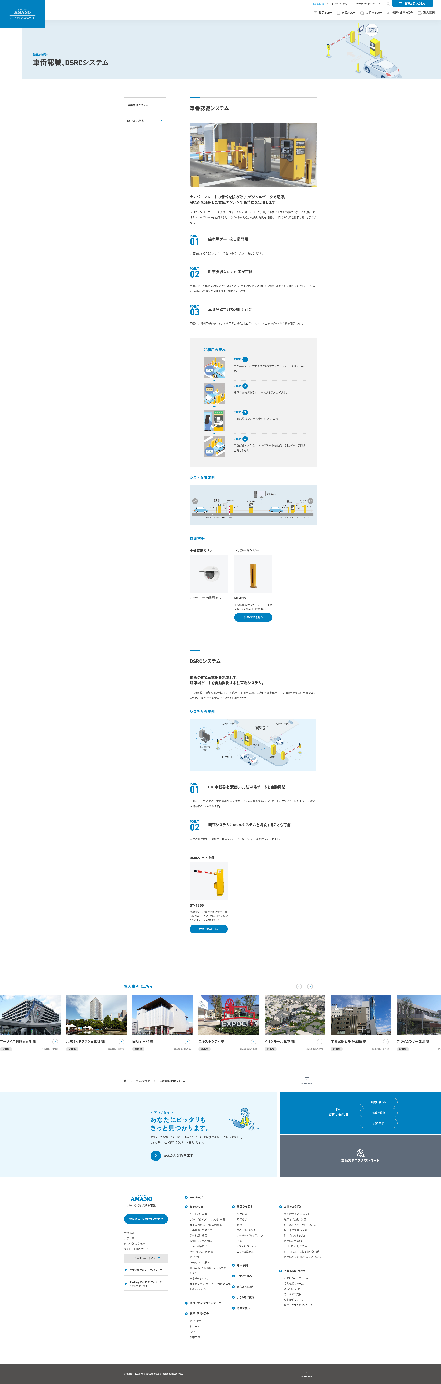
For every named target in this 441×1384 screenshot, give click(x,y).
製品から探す (143, 1081)
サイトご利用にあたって (136, 1249)
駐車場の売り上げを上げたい (300, 1225)
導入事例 (242, 1265)
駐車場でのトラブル (295, 1236)
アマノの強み (244, 1276)
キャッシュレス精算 (200, 1263)
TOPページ (125, 1080)
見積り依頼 (378, 1113)
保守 (192, 1332)
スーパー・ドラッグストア (250, 1236)
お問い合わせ (379, 1102)
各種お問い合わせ (415, 4)
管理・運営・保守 (199, 1314)
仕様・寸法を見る (253, 617)
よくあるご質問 (245, 1297)
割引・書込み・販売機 (201, 1252)
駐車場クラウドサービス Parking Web (206, 1284)
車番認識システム (137, 105)
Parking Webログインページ (367, 4)
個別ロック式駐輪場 (201, 1241)
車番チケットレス (199, 1279)
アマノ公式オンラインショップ (146, 1270)
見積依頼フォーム (294, 1284)
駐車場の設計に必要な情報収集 (300, 1252)
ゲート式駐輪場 (198, 1236)
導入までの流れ (292, 1294)
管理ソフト (195, 1257)
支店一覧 (129, 1238)
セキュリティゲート (199, 1289)
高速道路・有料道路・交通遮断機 (206, 1268)
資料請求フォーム (294, 1300)
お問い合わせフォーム (296, 1278)
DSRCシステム (135, 121)
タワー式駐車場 (198, 1246)
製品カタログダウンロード (298, 1305)
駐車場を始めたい (294, 1241)
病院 (239, 1225)
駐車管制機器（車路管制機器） (206, 1225)
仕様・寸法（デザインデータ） (206, 1303)
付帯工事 (195, 1337)
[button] (299, 986)
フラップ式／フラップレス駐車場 (206, 1220)
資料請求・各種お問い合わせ (146, 1219)
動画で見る (243, 1308)
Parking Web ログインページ (146, 1284)
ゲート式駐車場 (198, 1214)
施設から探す (245, 1207)
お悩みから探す (293, 1207)
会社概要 (129, 1233)
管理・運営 (195, 1321)
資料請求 (378, 1123)
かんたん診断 (245, 1287)
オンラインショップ (339, 4)
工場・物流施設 (245, 1252)
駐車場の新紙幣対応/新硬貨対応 (300, 1257)
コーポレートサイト (144, 1258)
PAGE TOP (306, 1083)
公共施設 (242, 1214)
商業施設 (242, 1219)
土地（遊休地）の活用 (295, 1246)
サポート (194, 1327)
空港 (239, 1241)
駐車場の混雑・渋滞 (295, 1219)
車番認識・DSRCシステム (203, 1230)
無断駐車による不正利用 (297, 1214)
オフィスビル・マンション (250, 1246)
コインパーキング (246, 1230)
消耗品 (193, 1273)
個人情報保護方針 (134, 1244)
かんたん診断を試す (178, 1156)
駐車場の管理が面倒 (295, 1230)
